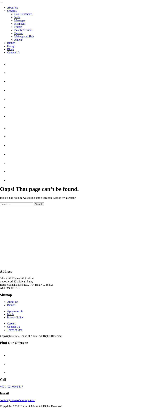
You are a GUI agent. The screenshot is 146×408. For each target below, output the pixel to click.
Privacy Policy (15, 317)
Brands (11, 42)
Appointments (15, 311)
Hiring (10, 46)
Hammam (19, 23)
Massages (19, 20)
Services (12, 10)
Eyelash (18, 33)
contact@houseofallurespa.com (17, 400)
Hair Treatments (23, 13)
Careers (11, 323)
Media (10, 314)
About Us (12, 7)
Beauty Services (23, 30)
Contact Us (13, 52)
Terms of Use (14, 329)
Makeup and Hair (24, 36)
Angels (18, 39)
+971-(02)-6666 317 (11, 386)
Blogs (10, 49)
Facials (18, 26)
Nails (17, 17)
